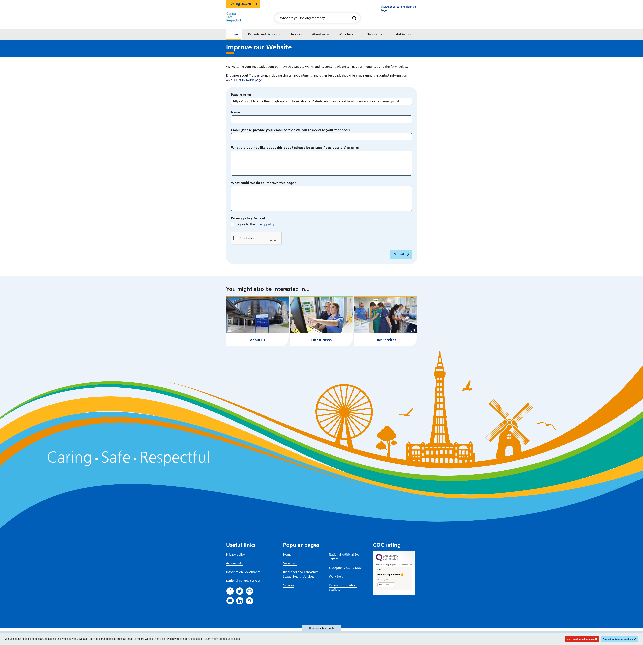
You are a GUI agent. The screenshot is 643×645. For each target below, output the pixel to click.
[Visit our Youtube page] (230, 601)
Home (233, 34)
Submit (399, 254)
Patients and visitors (262, 34)
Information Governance (243, 572)
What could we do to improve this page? (263, 183)
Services (296, 34)
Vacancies (290, 563)
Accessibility (234, 563)
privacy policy (265, 224)
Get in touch (405, 34)
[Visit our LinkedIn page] (240, 601)
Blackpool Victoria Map (345, 568)
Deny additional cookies (580, 639)
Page (235, 95)
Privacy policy (242, 218)
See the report (384, 584)
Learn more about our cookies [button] (222, 638)
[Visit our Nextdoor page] (249, 601)
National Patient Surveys (243, 581)
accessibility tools (321, 628)
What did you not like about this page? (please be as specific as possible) (288, 148)
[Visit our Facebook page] (230, 591)
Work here (346, 34)
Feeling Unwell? (241, 4)
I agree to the (255, 224)
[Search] (354, 18)
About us (318, 34)
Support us (375, 34)
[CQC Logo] (387, 560)
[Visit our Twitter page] (240, 591)
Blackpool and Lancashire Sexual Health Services (301, 574)
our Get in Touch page (246, 80)
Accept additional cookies (617, 639)
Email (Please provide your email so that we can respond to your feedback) (290, 130)
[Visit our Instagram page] (249, 591)
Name (235, 112)
